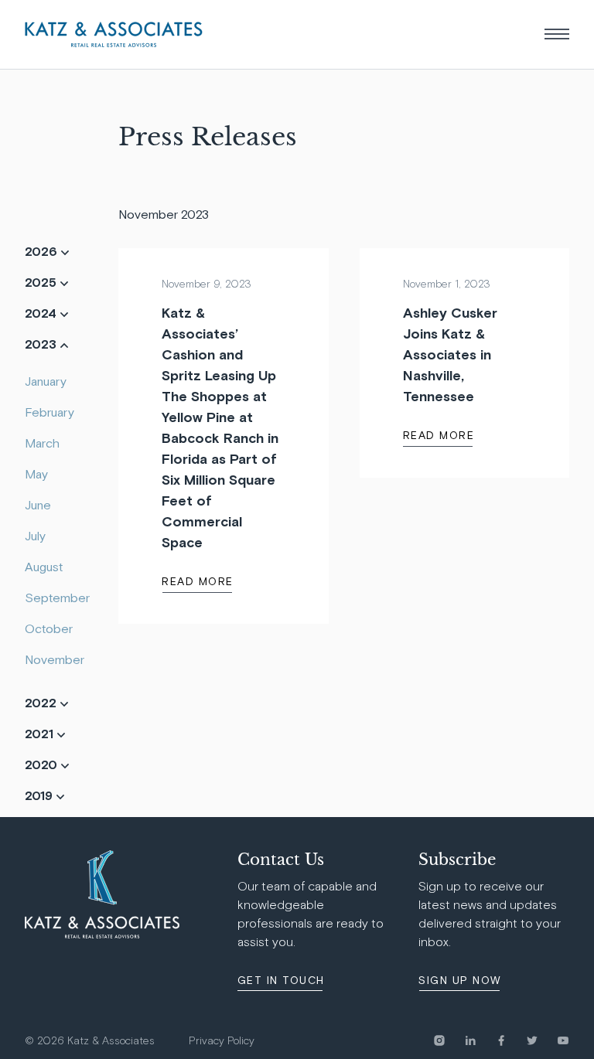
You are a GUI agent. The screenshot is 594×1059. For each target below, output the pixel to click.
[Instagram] (448, 1040)
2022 (42, 703)
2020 (42, 764)
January (46, 381)
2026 (42, 251)
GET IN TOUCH (281, 980)
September (57, 597)
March (42, 443)
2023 (42, 344)
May (36, 474)
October (49, 628)
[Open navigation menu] (556, 34)
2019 (40, 795)
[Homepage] (114, 34)
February (49, 412)
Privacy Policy (221, 1041)
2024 (42, 313)
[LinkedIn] (479, 1040)
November (54, 659)
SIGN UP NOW (459, 980)
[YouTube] (563, 1040)
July (35, 536)
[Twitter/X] (541, 1040)
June (38, 505)
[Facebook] (510, 1040)
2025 (42, 282)
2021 (40, 734)
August (44, 567)
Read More (198, 581)
